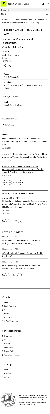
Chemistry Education (19, 22)
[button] (4, 182)
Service (6, 313)
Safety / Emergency (11, 321)
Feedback (7, 373)
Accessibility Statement (12, 355)
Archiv (7, 213)
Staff (6, 340)
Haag (7, 210)
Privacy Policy (9, 351)
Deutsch (7, 377)
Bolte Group (9, 125)
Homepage (6, 19)
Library (6, 310)
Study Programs (10, 306)
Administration (9, 317)
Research (5, 22)
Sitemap (7, 343)
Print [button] (6, 369)
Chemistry (40, 19)
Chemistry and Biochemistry (23, 19)
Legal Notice (8, 347)
